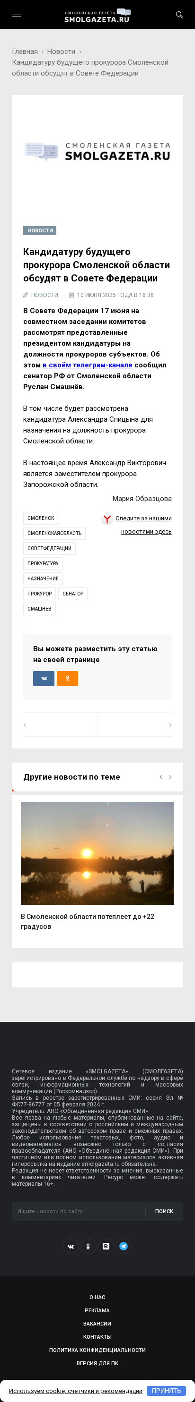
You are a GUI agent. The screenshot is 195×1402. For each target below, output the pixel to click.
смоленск (40, 518)
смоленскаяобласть (54, 533)
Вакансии (97, 1324)
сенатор (72, 593)
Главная (25, 51)
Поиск (164, 1211)
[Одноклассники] (88, 1246)
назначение (43, 578)
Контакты (97, 1337)
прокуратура (42, 563)
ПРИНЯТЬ (166, 1390)
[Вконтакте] (71, 1246)
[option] (97, 871)
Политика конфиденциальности (97, 1350)
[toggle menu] (16, 14)
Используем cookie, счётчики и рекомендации (75, 1390)
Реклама (97, 1311)
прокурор (39, 593)
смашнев (39, 609)
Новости (61, 51)
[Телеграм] (123, 1246)
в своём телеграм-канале (88, 365)
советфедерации (49, 548)
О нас (97, 1297)
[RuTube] (106, 1246)
